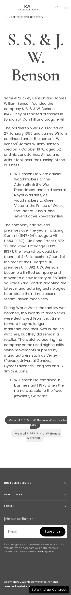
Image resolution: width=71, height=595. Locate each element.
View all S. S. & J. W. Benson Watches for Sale (38, 422)
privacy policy (45, 551)
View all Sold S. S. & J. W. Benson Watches (38, 435)
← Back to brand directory (24, 17)
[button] (5, 7)
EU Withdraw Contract (49, 589)
